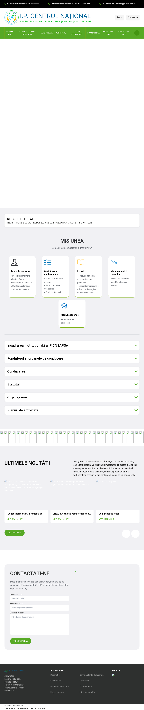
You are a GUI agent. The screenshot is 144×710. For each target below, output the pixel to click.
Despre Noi (55, 675)
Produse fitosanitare (59, 686)
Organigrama (17, 397)
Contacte (133, 17)
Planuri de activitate (22, 410)
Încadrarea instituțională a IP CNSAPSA (37, 345)
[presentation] (126, 534)
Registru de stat (57, 692)
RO (118, 17)
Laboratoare (55, 681)
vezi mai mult (14, 533)
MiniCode (41, 708)
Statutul (13, 384)
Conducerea (16, 371)
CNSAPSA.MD (18, 705)
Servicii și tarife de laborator (92, 675)
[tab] (72, 345)
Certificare (84, 681)
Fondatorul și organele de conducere (35, 358)
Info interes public (87, 692)
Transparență (86, 686)
